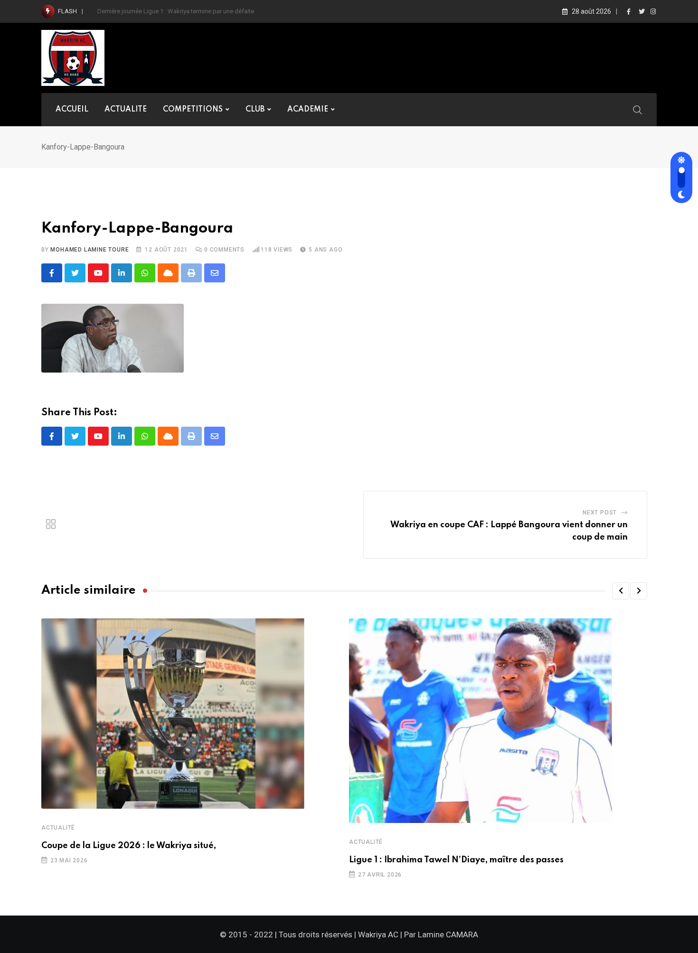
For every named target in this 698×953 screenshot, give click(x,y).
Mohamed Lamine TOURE (89, 249)
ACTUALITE (125, 109)
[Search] (637, 109)
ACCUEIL (72, 109)
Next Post (600, 512)
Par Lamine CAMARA (441, 934)
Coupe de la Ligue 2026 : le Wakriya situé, (128, 845)
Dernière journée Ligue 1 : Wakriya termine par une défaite (175, 11)
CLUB (254, 109)
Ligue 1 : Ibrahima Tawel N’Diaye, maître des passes (456, 860)
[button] (620, 590)
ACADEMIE (307, 109)
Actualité (58, 827)
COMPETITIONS (193, 109)
